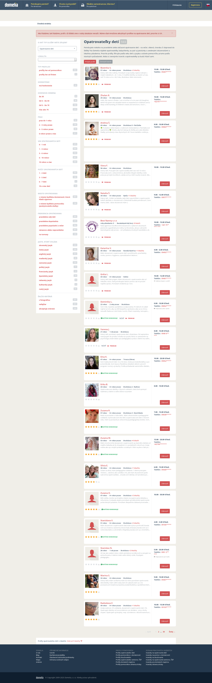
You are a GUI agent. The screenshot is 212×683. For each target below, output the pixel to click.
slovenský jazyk (45, 245)
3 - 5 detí (42, 177)
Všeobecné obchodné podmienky (62, 657)
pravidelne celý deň (47, 217)
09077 (166, 197)
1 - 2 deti (42, 173)
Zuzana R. (105, 410)
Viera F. (104, 165)
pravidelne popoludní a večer (51, 225)
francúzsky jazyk (46, 271)
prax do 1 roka (45, 120)
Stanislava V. (106, 520)
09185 (166, 525)
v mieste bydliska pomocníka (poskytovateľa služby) (51, 204)
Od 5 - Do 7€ (44, 105)
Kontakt (39, 657)
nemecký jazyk (45, 263)
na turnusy (43, 234)
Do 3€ (41, 96)
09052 (166, 306)
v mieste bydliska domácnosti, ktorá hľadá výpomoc (54, 198)
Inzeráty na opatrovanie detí (156, 653)
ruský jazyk (44, 289)
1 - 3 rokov (43, 149)
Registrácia (195, 5)
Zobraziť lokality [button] (73, 641)
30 (164, 632)
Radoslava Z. (106, 603)
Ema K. (103, 356)
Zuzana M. (105, 437)
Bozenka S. (105, 67)
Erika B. (104, 384)
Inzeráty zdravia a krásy (154, 664)
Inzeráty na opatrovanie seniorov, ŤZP (160, 660)
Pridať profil (90, 62)
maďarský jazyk (45, 258)
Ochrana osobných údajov (59, 660)
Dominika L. (106, 301)
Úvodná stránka (44, 23)
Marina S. (105, 575)
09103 (166, 607)
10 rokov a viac (45, 162)
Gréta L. (104, 274)
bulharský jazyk (45, 285)
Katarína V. (106, 248)
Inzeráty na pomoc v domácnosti (158, 655)
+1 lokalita (132, 196)
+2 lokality (136, 70)
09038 (166, 414)
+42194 (160, 444)
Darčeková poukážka (57, 655)
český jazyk (44, 250)
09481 (166, 278)
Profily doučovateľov (123, 657)
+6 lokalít (135, 440)
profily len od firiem (47, 74)
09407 (166, 72)
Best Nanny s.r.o (108, 220)
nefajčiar (42, 304)
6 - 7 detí (42, 182)
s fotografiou (44, 300)
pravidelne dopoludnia (48, 221)
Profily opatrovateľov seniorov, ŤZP (129, 660)
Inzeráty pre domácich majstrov (157, 662)
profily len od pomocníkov (50, 70)
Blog (37, 655)
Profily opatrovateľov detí (125, 653)
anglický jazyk (45, 254)
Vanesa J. (105, 329)
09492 (166, 252)
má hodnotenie (45, 85)
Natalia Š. (105, 193)
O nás (38, 653)
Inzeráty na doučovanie (154, 657)
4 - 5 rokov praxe (46, 129)
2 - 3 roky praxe (45, 125)
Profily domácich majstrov (125, 662)
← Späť (148, 632)
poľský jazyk (44, 267)
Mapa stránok (39, 661)
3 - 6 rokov (43, 153)
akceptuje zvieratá (47, 309)
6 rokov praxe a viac (47, 134)
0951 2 (161, 553)
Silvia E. (104, 465)
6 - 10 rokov (44, 158)
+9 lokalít (136, 223)
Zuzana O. (105, 493)
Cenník (52, 653)
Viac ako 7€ (44, 109)
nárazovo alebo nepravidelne (51, 230)
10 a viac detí (44, 186)
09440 (166, 469)
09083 (166, 127)
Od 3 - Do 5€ (44, 101)
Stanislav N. (106, 548)
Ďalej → (172, 632)
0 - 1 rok (42, 144)
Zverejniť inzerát (105, 62)
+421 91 (161, 226)
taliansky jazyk (45, 280)
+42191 (160, 101)
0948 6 (161, 334)
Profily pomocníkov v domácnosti (128, 655)
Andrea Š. (105, 122)
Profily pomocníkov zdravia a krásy (128, 664)
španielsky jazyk (46, 276)
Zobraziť (164, 86)
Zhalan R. (105, 95)
